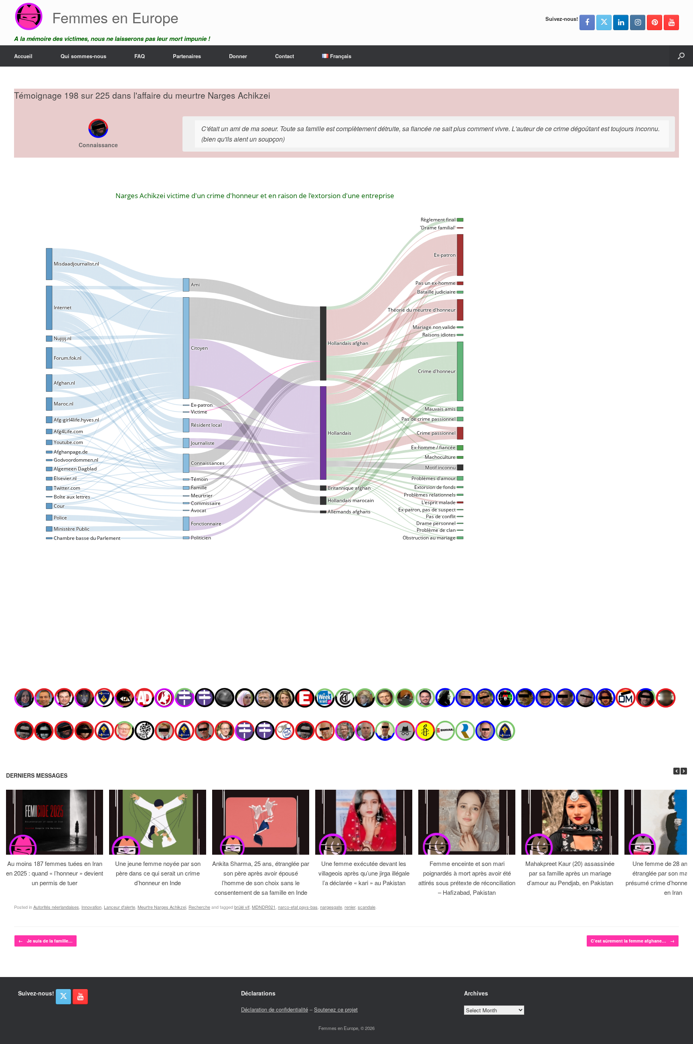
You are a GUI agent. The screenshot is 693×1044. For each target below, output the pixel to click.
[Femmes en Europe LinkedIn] (620, 22)
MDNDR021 (264, 907)
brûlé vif (241, 907)
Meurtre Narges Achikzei (162, 907)
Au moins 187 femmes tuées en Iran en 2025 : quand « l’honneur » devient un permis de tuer (54, 873)
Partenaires (187, 56)
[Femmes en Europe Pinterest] (654, 22)
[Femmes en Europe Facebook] (587, 22)
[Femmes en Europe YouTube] (671, 22)
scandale (366, 907)
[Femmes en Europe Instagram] (637, 22)
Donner (238, 56)
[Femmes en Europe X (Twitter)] (604, 22)
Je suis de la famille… (45, 941)
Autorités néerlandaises (56, 907)
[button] (681, 56)
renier (349, 907)
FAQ (139, 56)
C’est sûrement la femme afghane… (633, 941)
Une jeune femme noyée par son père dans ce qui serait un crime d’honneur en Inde (158, 873)
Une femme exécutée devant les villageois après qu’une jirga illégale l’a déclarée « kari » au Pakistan (363, 873)
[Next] (684, 771)
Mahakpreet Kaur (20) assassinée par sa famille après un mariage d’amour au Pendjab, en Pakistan (569, 873)
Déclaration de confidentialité (274, 1009)
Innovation (91, 907)
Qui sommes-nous (83, 56)
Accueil (23, 56)
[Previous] (676, 771)
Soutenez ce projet (336, 1009)
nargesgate (331, 907)
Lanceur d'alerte (119, 907)
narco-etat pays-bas (298, 907)
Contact (284, 56)
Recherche (199, 907)
